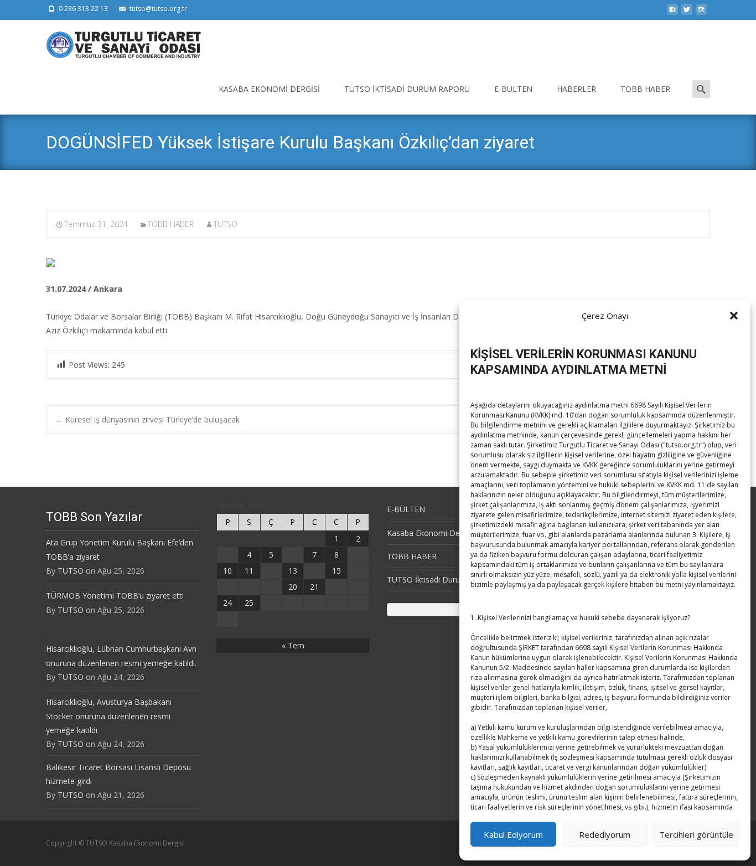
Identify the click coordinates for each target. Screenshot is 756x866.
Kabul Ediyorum (513, 834)
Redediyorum (604, 834)
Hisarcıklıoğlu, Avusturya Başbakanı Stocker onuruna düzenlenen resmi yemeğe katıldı (109, 716)
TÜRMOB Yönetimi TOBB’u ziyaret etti (115, 595)
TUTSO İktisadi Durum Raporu (407, 89)
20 (292, 586)
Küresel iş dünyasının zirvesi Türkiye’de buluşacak (147, 419)
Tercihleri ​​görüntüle (696, 834)
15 (336, 570)
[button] (733, 315)
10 (227, 570)
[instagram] (701, 12)
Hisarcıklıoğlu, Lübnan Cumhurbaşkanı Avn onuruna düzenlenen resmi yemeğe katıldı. (121, 655)
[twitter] (686, 12)
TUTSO (225, 224)
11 (249, 570)
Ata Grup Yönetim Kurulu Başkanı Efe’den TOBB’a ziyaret (119, 549)
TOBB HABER (645, 89)
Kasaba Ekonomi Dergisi (269, 89)
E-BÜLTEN (513, 89)
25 (249, 602)
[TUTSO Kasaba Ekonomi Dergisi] (114, 42)
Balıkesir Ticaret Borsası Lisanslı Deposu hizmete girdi (118, 774)
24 (227, 602)
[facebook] (672, 12)
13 (292, 570)
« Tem (293, 645)
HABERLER (576, 89)
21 (314, 586)
